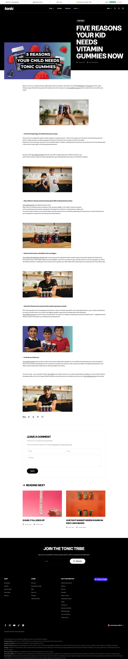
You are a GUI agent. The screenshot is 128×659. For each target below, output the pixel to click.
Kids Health (7, 592)
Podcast (33, 595)
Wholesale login (65, 611)
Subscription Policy (66, 598)
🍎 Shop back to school (31, 2)
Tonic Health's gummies (89, 376)
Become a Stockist (66, 608)
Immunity (89, 86)
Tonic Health (51, 374)
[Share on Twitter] (33, 417)
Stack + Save (53, 2)
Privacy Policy (56, 444)
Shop (50, 8)
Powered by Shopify (19, 631)
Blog (32, 589)
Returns (63, 589)
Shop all (6, 595)
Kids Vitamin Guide (36, 586)
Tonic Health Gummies (38, 155)
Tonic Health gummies (28, 205)
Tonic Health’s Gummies (29, 314)
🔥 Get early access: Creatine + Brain (77, 2)
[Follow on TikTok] (19, 625)
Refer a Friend (65, 595)
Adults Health (7, 589)
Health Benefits (35, 598)
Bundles (59, 8)
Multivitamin (81, 86)
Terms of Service (65, 444)
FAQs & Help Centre (66, 583)
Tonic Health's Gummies (73, 88)
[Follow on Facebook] (5, 625)
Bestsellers (7, 583)
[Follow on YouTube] (14, 625)
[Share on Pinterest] (38, 417)
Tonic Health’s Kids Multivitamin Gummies (34, 257)
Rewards (67, 8)
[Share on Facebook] (29, 417)
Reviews (33, 583)
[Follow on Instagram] (10, 625)
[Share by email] (42, 417)
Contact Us (64, 605)
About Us (33, 592)
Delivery (63, 586)
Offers (63, 602)
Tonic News (80, 20)
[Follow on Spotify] (23, 625)
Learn (75, 8)
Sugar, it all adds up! (33, 520)
